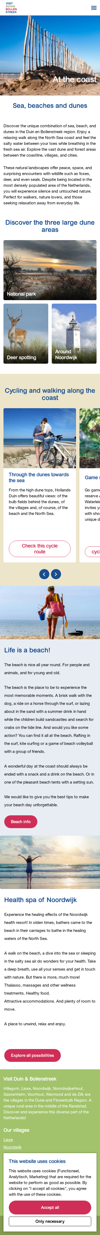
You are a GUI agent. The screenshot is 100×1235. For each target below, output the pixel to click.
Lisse (8, 1139)
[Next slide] (56, 574)
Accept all (50, 1207)
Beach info (21, 821)
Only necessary (50, 1221)
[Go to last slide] (44, 574)
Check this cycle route (40, 549)
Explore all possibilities (32, 1055)
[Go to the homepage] (11, 7)
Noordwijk (12, 1147)
